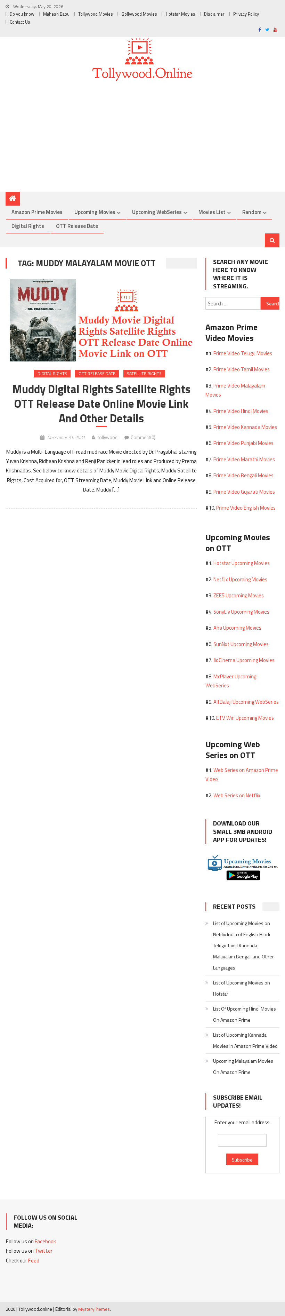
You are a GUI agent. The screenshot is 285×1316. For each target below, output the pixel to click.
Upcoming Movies (94, 212)
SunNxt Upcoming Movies (241, 644)
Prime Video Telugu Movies (242, 353)
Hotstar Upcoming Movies (241, 563)
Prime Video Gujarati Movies (244, 492)
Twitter (43, 1251)
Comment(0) (143, 437)
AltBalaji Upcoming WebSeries (246, 702)
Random (251, 212)
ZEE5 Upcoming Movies (238, 595)
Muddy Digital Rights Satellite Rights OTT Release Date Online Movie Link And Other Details (101, 403)
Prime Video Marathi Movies (244, 459)
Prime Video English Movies (246, 508)
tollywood (107, 437)
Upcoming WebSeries (157, 212)
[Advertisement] (142, 139)
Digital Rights (27, 226)
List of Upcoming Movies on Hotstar (241, 988)
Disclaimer (214, 14)
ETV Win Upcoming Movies (245, 718)
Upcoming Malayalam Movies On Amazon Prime (243, 1066)
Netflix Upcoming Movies (240, 579)
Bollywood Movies (139, 14)
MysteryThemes (94, 1309)
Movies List (212, 212)
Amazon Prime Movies (37, 212)
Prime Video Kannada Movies (245, 427)
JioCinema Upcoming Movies (244, 660)
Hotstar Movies (180, 14)
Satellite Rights (144, 373)
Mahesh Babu (56, 14)
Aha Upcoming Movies (237, 628)
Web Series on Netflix (236, 795)
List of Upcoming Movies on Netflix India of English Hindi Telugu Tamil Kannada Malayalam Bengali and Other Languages (243, 945)
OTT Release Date (77, 226)
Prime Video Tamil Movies (241, 369)
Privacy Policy (246, 14)
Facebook (45, 1241)
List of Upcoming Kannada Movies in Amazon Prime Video (245, 1040)
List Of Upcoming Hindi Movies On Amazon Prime (244, 1014)
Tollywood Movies (95, 14)
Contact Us (20, 22)
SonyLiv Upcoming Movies (241, 612)
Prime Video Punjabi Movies (243, 443)
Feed (33, 1261)
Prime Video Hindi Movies (240, 411)
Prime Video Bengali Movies (243, 475)
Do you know (22, 14)
